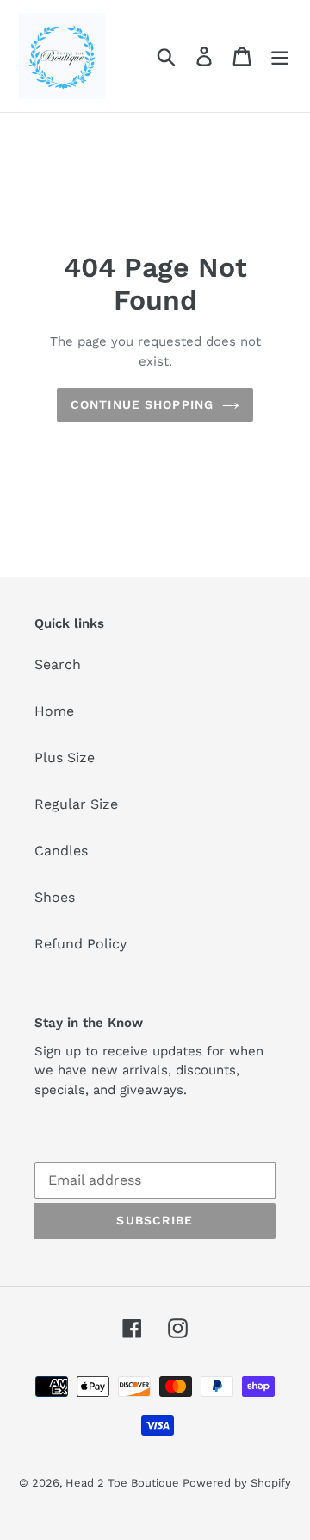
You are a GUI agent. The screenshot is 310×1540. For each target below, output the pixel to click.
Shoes (54, 897)
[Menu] (280, 56)
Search (57, 664)
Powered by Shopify (237, 1482)
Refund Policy (80, 944)
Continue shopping (142, 404)
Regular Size (76, 804)
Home (54, 711)
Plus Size (64, 757)
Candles (61, 850)
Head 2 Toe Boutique (124, 1482)
